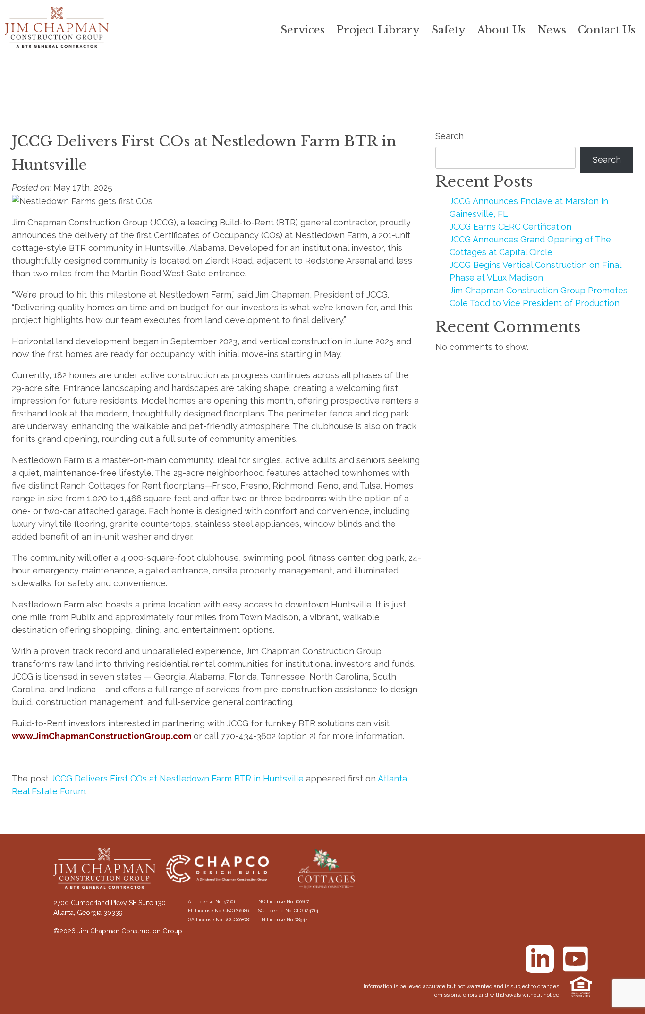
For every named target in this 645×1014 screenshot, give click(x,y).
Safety (449, 30)
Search (449, 136)
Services (302, 30)
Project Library (378, 30)
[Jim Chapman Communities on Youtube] (575, 959)
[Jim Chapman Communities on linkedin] (540, 959)
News (551, 30)
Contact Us (607, 30)
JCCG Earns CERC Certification (510, 227)
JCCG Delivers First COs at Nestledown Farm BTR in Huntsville (177, 778)
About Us (501, 30)
